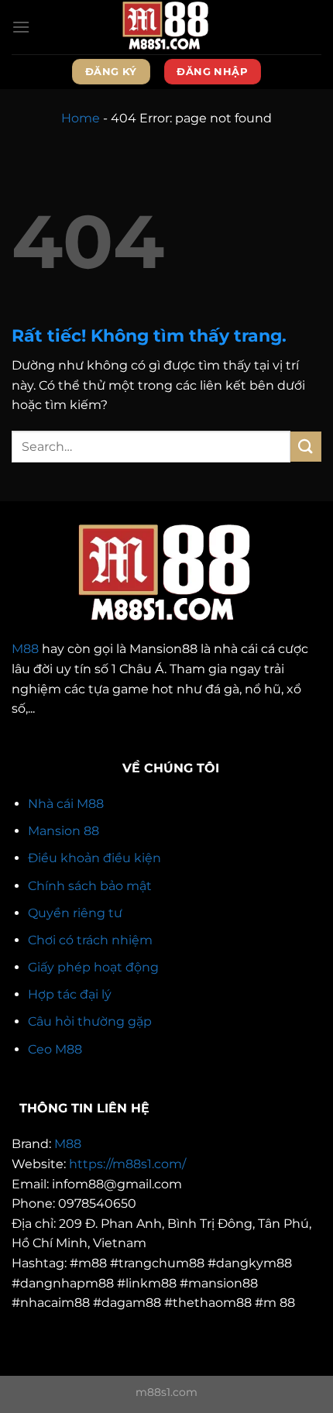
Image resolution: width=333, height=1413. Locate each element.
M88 (25, 648)
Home (80, 118)
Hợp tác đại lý (70, 994)
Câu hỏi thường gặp (90, 1021)
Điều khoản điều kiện (94, 858)
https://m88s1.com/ (127, 1164)
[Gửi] (305, 446)
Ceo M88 (55, 1049)
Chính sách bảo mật (90, 885)
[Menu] (21, 27)
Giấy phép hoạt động (93, 967)
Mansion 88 (63, 830)
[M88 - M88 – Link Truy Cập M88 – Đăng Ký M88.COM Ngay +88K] (166, 27)
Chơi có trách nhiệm (90, 940)
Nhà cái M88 (66, 803)
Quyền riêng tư (75, 913)
